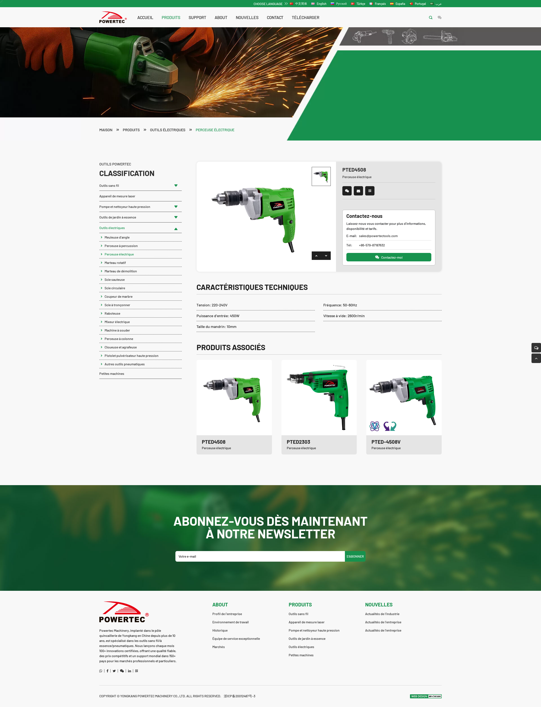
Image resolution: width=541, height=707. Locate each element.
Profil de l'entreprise (227, 614)
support (197, 17)
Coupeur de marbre (119, 296)
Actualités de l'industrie (382, 614)
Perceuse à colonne (119, 339)
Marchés (218, 647)
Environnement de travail (230, 622)
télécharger (305, 17)
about (221, 17)
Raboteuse (112, 313)
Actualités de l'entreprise (383, 622)
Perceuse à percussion (121, 246)
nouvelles (247, 17)
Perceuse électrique (215, 129)
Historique (220, 630)
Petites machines (111, 373)
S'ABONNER (355, 556)
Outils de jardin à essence (117, 217)
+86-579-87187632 (372, 245)
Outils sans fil (109, 185)
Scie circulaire (115, 288)
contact (275, 17)
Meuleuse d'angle (117, 237)
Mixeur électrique (117, 322)
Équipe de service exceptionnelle (236, 638)
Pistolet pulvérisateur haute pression (131, 356)
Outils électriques (167, 129)
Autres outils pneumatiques (125, 364)
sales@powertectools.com (378, 236)
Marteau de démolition (121, 271)
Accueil (145, 17)
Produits (171, 17)
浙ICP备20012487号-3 (239, 696)
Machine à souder (117, 330)
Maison (105, 129)
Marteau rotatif (115, 263)
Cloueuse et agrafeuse (121, 347)
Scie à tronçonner (117, 305)
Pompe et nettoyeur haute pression (124, 207)
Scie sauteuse (115, 279)
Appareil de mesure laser (117, 196)
